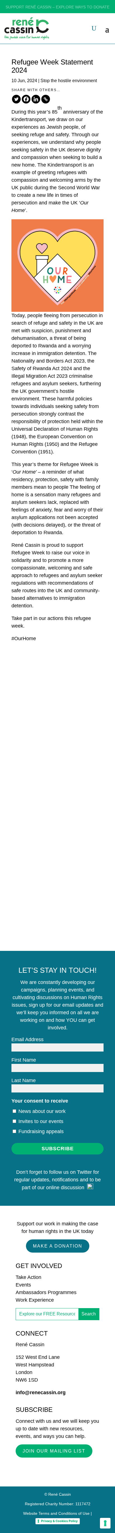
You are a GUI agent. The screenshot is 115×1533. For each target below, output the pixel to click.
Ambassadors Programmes (46, 1292)
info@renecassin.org (41, 1392)
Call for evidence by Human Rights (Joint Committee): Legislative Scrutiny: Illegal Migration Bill (56, 856)
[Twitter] (16, 99)
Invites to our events (40, 1121)
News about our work (41, 1111)
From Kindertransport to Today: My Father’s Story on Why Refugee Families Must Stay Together (56, 659)
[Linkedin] (36, 99)
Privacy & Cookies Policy (59, 1521)
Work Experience (35, 1300)
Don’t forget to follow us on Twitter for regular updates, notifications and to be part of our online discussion (57, 1179)
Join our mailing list (54, 1451)
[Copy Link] (45, 99)
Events (23, 1285)
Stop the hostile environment (68, 80)
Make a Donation (57, 1246)
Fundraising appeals (40, 1131)
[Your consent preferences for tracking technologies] (105, 1523)
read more (35, 717)
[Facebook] (26, 99)
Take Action (28, 1277)
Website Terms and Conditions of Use (56, 1513)
